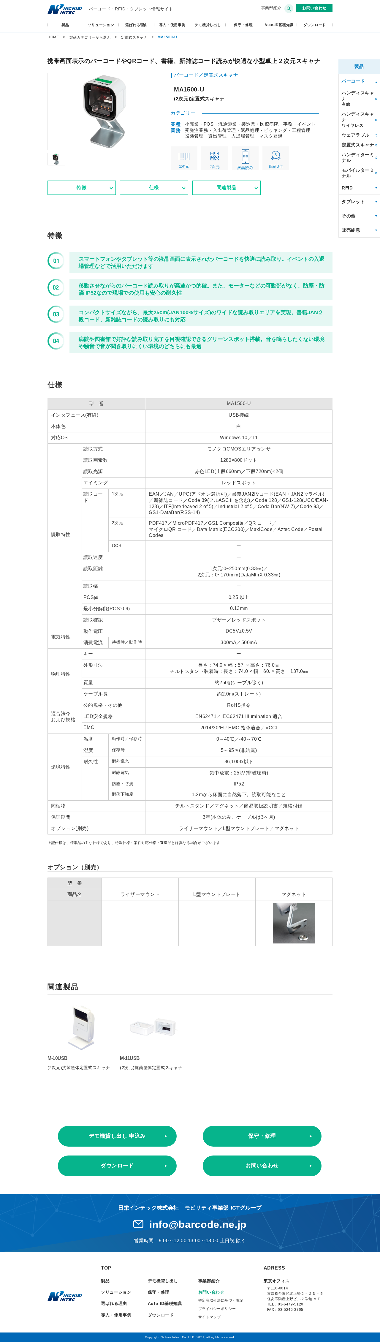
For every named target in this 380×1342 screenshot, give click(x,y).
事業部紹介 (271, 8)
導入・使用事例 (172, 25)
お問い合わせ (262, 1166)
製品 (65, 25)
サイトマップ (209, 1317)
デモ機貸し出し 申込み (117, 1136)
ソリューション (101, 25)
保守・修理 (243, 25)
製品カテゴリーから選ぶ (90, 37)
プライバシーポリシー (217, 1309)
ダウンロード (117, 1166)
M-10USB (58, 1058)
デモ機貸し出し (208, 25)
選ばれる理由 (136, 25)
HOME (53, 37)
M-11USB (130, 1058)
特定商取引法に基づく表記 (220, 1300)
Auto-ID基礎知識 (279, 25)
